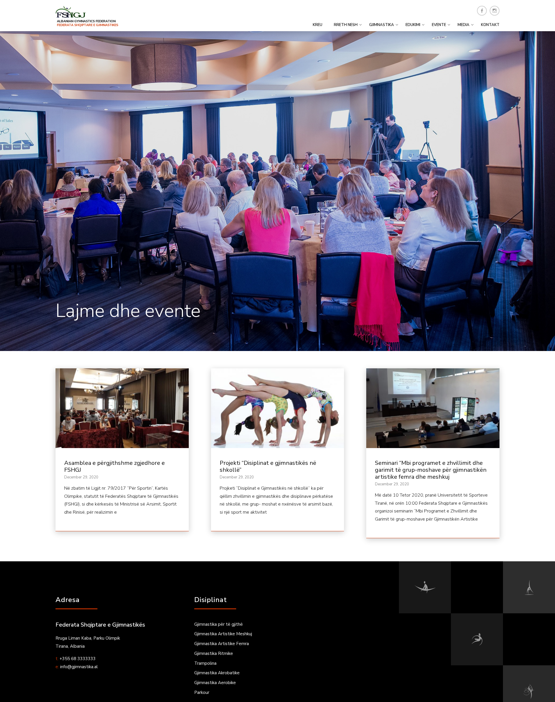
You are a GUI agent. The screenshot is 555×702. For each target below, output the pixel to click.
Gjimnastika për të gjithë (218, 624)
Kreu (317, 25)
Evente (439, 25)
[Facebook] (482, 11)
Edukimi (413, 25)
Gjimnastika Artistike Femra (221, 644)
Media (463, 25)
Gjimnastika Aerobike (215, 683)
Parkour (201, 692)
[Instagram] (495, 11)
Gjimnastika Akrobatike (217, 673)
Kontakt (490, 25)
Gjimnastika (381, 25)
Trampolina (205, 663)
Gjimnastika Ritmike (213, 653)
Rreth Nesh (346, 25)
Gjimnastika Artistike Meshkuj (223, 634)
